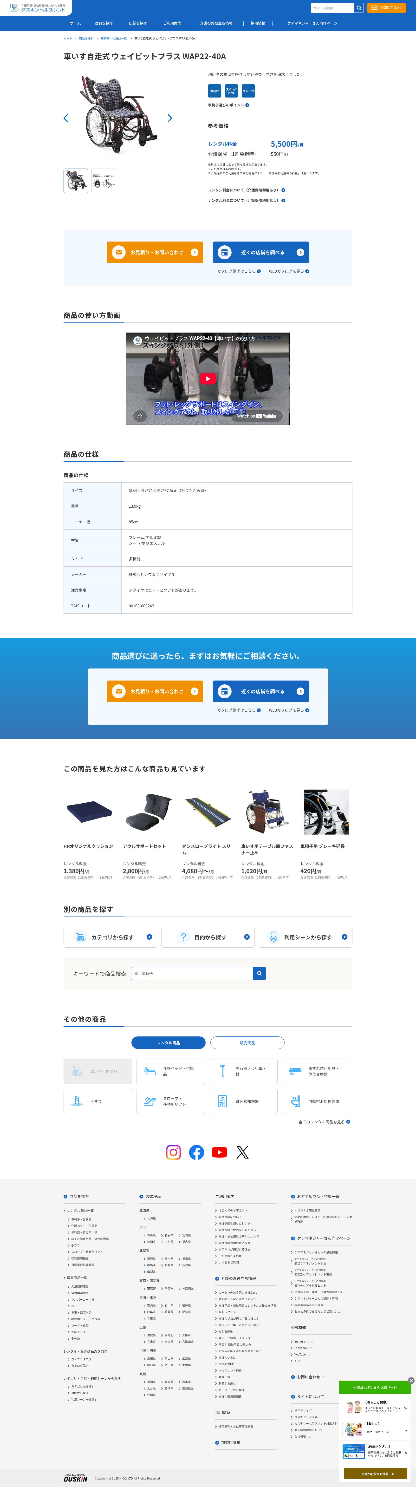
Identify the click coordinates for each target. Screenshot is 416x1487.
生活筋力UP (226, 1364)
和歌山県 (188, 1341)
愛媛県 (186, 1365)
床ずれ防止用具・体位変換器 (90, 1239)
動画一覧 (224, 1377)
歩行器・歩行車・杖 (84, 1232)
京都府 (169, 1335)
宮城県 (186, 1235)
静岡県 (169, 1312)
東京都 (151, 1288)
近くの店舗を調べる (263, 252)
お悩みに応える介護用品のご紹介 (240, 1351)
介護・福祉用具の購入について (239, 1236)
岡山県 (169, 1358)
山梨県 (151, 1271)
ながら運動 (226, 1331)
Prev (66, 118)
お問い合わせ (390, 8)
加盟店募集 (230, 1442)
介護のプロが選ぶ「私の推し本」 (240, 1318)
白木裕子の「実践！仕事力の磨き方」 (319, 1292)
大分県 (151, 1388)
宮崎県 (169, 1388)
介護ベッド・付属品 (84, 1226)
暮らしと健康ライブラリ (234, 1338)
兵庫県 (151, 1341)
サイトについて (310, 1397)
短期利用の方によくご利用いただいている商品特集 (323, 1219)
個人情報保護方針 (306, 1430)
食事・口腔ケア (81, 1312)
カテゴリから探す (82, 1386)
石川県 (169, 1305)
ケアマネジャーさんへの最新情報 (316, 1252)
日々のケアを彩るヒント (310, 1283)
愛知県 (186, 1312)
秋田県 (151, 1242)
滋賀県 (151, 1335)
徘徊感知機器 (80, 1258)
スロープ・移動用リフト (87, 1252)
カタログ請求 (80, 1366)
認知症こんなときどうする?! (237, 1299)
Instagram (301, 1341)
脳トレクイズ (227, 1312)
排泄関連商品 (80, 1293)
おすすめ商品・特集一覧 (318, 1196)
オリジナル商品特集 (307, 1210)
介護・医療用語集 (230, 1396)
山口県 (151, 1365)
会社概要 (300, 1436)
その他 (75, 1338)
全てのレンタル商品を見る (322, 1122)
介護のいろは (227, 1357)
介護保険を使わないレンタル (237, 1230)
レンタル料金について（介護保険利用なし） (244, 200)
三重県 (151, 1318)
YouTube (300, 1354)
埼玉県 (186, 1258)
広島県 (186, 1358)
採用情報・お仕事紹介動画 (236, 1426)
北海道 (151, 1218)
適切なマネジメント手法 (310, 1261)
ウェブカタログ (81, 1359)
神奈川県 (188, 1288)
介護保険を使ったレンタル (236, 1223)
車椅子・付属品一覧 (114, 38)
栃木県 (169, 1258)
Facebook (300, 1348)
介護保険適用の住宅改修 (234, 1243)
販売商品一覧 (77, 1278)
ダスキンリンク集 (306, 1417)
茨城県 (151, 1258)
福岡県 (151, 1382)
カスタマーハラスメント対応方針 (316, 1423)
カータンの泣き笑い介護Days (238, 1292)
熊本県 (186, 1382)
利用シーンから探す (84, 1399)
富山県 (151, 1305)
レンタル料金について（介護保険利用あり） (244, 189)
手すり (75, 1245)
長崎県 (169, 1382)
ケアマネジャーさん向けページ (324, 1238)
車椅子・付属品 (81, 1219)
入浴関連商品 (80, 1286)
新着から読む (227, 1383)
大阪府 (186, 1335)
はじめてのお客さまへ (233, 1210)
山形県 (169, 1242)
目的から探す (80, 1393)
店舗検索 (153, 1196)
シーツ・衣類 (80, 1325)
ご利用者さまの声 (230, 1256)
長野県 (169, 1265)
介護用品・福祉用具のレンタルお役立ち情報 (247, 1305)
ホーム (68, 38)
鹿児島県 (188, 1388)
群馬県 (151, 1265)
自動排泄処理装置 (82, 1265)
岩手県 (169, 1235)
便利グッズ (78, 1332)
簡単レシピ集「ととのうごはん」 (240, 1325)
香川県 (169, 1365)
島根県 (151, 1358)
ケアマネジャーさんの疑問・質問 (316, 1298)
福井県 (186, 1305)
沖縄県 (151, 1395)
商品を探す (86, 38)
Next (170, 118)
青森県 (151, 1235)
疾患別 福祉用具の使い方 (235, 1344)
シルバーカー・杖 (82, 1299)
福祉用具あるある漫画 (308, 1305)
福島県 (186, 1242)
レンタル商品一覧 (80, 1210)
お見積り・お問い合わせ (156, 252)
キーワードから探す (232, 1390)
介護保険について (230, 1217)
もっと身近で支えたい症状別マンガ (317, 1311)
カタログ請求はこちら (236, 271)
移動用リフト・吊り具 (85, 1319)
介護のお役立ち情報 (238, 1278)
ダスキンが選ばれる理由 (234, 1249)
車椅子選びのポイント (226, 104)
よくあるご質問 (229, 1262)
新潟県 (186, 1265)
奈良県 (169, 1341)
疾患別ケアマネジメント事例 (313, 1272)
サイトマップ (303, 1410)
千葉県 (169, 1288)
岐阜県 (151, 1312)
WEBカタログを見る (286, 271)
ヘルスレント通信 (230, 1370)
